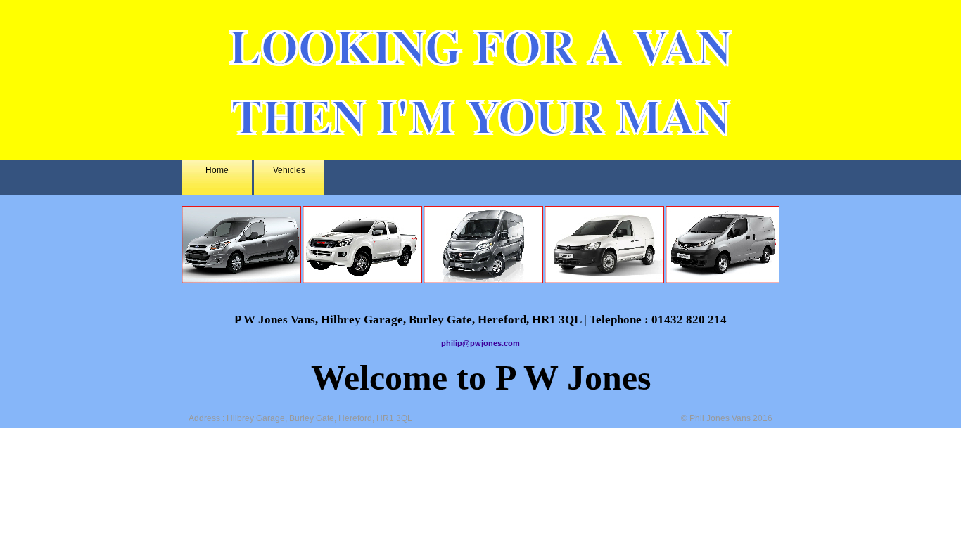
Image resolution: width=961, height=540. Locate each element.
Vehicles (289, 170)
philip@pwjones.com (480, 343)
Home (217, 170)
